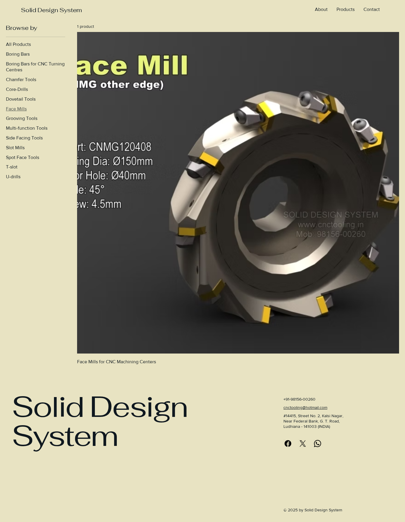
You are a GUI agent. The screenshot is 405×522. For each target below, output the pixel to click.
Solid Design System (51, 10)
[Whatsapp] (317, 443)
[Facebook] (287, 443)
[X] (302, 443)
